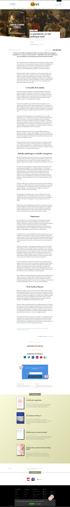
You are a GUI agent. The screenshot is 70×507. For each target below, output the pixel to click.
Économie (22, 8)
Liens (33, 497)
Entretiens (55, 8)
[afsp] (33, 479)
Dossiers (25, 496)
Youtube (53, 492)
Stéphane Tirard (34, 44)
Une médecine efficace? (33, 416)
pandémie (18, 49)
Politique (14, 8)
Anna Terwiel (29, 452)
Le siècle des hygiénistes (34, 400)
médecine (13, 49)
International (30, 8)
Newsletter (45, 491)
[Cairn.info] (40, 479)
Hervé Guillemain (30, 418)
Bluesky (45, 492)
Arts (25, 8)
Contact (34, 492)
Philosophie (35, 8)
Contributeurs (35, 496)
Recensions (51, 8)
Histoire (39, 8)
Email (28, 373)
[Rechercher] (60, 4)
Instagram (45, 497)
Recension (31, 30)
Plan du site (35, 499)
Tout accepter (32, 503)
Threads (45, 496)
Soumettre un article (36, 494)
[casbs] (28, 479)
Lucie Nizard (29, 435)
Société (18, 8)
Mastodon (45, 494)
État (10, 49)
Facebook (53, 491)
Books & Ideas (59, 0)
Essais (47, 8)
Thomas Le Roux (30, 403)
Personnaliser (38, 503)
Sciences (43, 8)
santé (16, 49)
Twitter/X (45, 499)
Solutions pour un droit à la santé (36, 432)
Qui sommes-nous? (36, 491)
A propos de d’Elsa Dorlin (38, 448)
